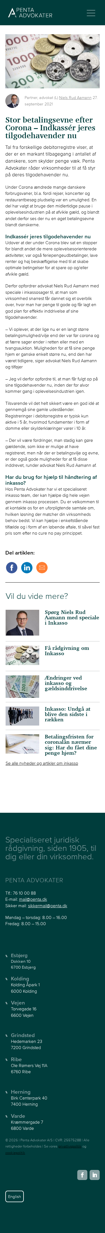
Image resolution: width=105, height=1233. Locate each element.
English (14, 1196)
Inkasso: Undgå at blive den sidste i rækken (67, 714)
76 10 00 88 (24, 892)
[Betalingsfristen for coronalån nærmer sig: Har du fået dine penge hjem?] (22, 743)
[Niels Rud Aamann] (12, 101)
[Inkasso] (22, 656)
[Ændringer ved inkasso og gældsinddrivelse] (22, 686)
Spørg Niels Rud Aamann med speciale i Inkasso (72, 618)
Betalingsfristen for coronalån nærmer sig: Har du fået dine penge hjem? (71, 745)
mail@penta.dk (33, 899)
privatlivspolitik (69, 1146)
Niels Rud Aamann (75, 97)
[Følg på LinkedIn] (95, 1175)
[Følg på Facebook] (82, 1175)
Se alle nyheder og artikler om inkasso (42, 763)
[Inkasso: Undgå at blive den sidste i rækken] (22, 716)
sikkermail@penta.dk (47, 905)
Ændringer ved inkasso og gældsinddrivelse (66, 683)
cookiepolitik (15, 1153)
